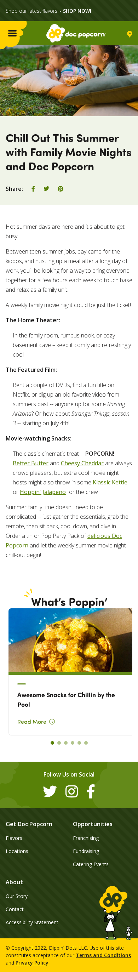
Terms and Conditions (103, 955)
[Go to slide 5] (79, 743)
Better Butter (30, 463)
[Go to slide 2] (59, 743)
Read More (31, 721)
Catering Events (91, 864)
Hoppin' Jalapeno (43, 492)
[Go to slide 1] (52, 743)
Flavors (14, 838)
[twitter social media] (50, 791)
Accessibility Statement (32, 922)
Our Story (17, 896)
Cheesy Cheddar (82, 463)
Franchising (86, 838)
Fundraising (86, 851)
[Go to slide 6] (86, 743)
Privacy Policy (32, 962)
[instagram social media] (71, 791)
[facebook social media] (90, 791)
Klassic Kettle (110, 482)
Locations (17, 851)
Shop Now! (77, 10)
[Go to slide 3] (66, 743)
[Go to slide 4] (72, 743)
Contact (15, 909)
